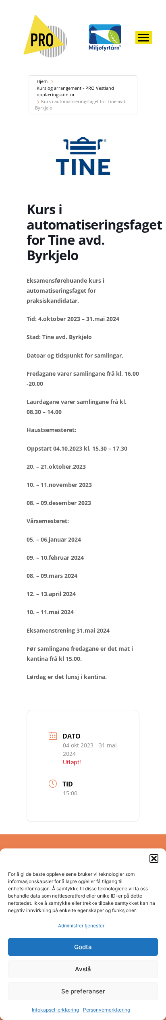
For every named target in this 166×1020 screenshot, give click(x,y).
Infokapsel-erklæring (55, 1010)
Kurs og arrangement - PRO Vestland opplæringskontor (75, 91)
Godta (83, 947)
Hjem (42, 81)
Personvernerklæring (106, 1010)
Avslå (83, 969)
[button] (154, 858)
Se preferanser (83, 991)
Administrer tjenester (81, 926)
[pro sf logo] (46, 36)
